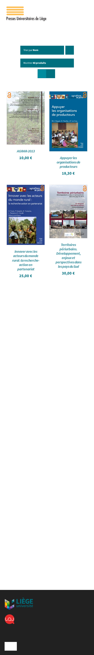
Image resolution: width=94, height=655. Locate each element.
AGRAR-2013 (26, 151)
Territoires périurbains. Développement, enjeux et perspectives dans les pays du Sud (68, 255)
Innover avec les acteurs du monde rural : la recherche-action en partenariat (25, 260)
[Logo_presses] (27, 8)
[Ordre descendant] (69, 50)
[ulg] (19, 599)
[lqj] (9, 616)
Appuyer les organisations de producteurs (68, 162)
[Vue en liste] (50, 73)
